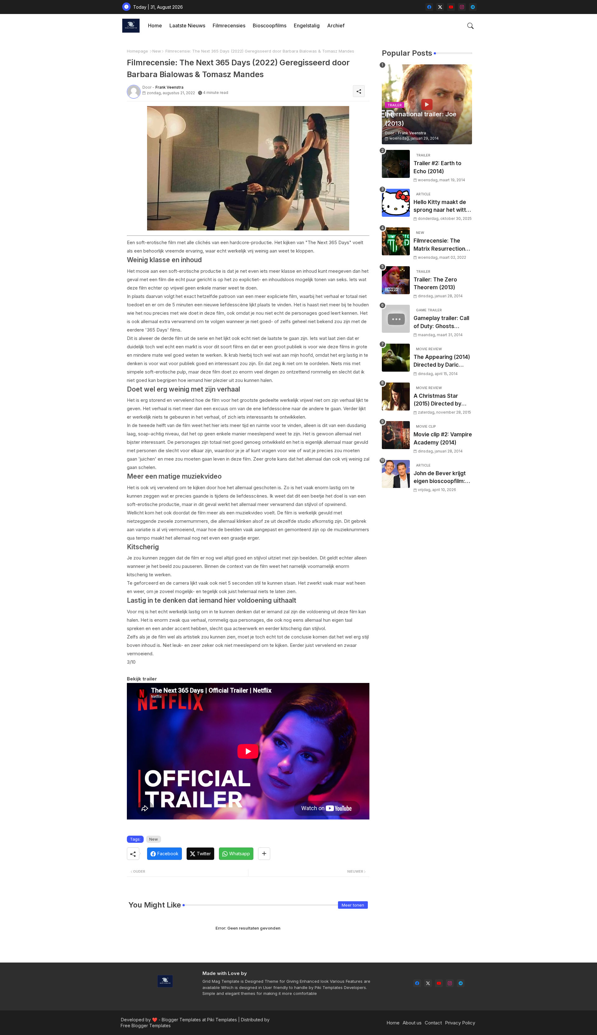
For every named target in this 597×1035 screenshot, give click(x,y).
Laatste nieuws (187, 25)
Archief (336, 25)
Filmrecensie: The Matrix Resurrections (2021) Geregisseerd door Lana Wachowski (442, 245)
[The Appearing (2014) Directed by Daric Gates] (396, 358)
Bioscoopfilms (269, 25)
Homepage (137, 51)
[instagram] (462, 7)
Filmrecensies (229, 25)
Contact (433, 1023)
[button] (470, 26)
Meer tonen (353, 905)
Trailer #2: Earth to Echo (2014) (437, 167)
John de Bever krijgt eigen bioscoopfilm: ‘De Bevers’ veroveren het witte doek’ (440, 477)
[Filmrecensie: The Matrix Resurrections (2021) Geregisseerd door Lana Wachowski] (396, 241)
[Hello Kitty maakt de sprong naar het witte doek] (396, 203)
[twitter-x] (440, 7)
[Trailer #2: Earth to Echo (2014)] (396, 164)
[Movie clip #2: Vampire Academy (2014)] (396, 435)
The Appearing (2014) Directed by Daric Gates (442, 361)
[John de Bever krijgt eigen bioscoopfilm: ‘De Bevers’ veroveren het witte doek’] (396, 474)
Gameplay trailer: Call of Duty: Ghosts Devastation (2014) (441, 322)
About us (412, 1023)
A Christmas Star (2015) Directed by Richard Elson (437, 400)
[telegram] (473, 7)
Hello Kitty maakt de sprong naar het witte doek (442, 206)
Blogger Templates (181, 1019)
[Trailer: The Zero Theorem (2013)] (396, 280)
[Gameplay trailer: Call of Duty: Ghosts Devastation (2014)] (396, 319)
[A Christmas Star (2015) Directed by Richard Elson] (396, 397)
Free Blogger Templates (146, 1025)
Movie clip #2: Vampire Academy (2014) (443, 438)
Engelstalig (307, 25)
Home (155, 25)
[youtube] (451, 7)
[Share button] (264, 853)
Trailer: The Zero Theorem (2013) (435, 283)
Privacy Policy (460, 1023)
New (156, 51)
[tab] (155, 25)
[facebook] (429, 7)
